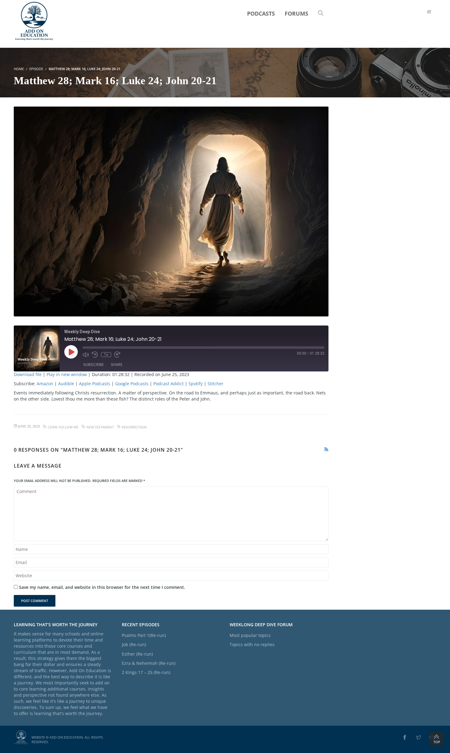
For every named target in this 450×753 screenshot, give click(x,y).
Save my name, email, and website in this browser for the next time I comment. (102, 587)
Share (116, 364)
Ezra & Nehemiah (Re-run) (148, 663)
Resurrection (134, 427)
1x (106, 354)
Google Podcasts (131, 383)
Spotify (196, 383)
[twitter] (418, 737)
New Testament (100, 427)
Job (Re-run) (134, 644)
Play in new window (67, 374)
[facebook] (404, 737)
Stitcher (215, 383)
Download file (28, 374)
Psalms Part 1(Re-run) (144, 635)
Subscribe (93, 364)
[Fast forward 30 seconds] (117, 355)
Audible (66, 383)
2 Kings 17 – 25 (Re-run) (146, 672)
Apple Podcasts (94, 383)
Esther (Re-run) (137, 654)
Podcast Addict (168, 383)
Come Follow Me (63, 427)
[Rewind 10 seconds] (95, 355)
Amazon (45, 383)
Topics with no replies (252, 644)
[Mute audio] (86, 354)
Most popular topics (250, 635)
